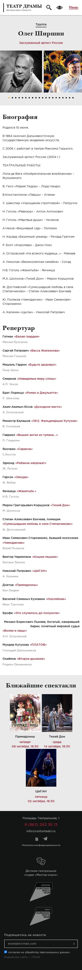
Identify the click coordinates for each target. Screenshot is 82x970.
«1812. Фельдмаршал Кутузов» (54, 421)
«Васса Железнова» (45, 350)
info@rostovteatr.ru (41, 831)
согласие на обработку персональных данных (39, 952)
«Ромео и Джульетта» (41, 393)
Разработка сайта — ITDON (22, 957)
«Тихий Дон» (60, 505)
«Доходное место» (48, 407)
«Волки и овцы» (15, 631)
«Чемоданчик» (13, 543)
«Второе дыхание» (31, 659)
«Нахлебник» (56, 599)
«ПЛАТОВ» (38, 645)
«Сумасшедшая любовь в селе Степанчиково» (38, 524)
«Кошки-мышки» (45, 557)
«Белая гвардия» (27, 336)
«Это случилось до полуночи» (37, 613)
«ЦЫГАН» (39, 571)
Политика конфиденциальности (41, 845)
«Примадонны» (26, 585)
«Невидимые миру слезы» (36, 379)
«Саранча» (25, 449)
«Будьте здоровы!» (42, 365)
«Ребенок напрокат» (30, 463)
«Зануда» (21, 477)
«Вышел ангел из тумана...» (37, 435)
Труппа (41, 24)
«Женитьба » (26, 491)
